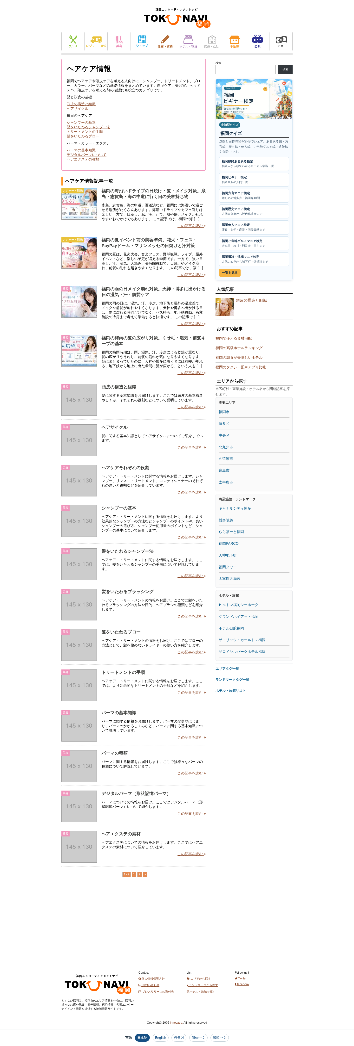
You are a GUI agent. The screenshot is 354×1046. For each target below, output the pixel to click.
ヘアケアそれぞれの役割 (125, 467)
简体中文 (198, 1038)
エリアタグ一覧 (227, 668)
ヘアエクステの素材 (121, 833)
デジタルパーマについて (86, 155)
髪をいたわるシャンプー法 (88, 127)
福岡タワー (228, 567)
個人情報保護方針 (153, 978)
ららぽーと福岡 (231, 532)
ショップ (142, 41)
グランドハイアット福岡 (238, 616)
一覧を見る (230, 272)
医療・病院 (211, 41)
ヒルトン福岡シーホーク (238, 605)
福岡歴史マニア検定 (242, 211)
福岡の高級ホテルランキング (239, 348)
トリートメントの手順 (85, 132)
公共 (257, 41)
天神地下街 (228, 555)
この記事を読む (190, 226)
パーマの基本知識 (81, 150)
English (160, 1038)
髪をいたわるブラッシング (128, 591)
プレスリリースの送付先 (157, 991)
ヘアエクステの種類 (83, 159)
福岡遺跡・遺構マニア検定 (245, 259)
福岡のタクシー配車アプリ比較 (241, 367)
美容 (119, 41)
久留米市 (226, 459)
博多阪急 (226, 520)
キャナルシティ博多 (235, 508)
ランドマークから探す (203, 985)
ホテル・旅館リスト (231, 691)
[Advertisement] (97, 930)
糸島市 (224, 470)
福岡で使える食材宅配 (234, 338)
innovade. (176, 1022)
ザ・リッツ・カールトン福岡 (242, 640)
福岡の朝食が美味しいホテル (239, 357)
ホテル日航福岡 (231, 628)
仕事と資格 (165, 41)
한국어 (179, 1038)
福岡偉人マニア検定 (243, 227)
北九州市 (226, 447)
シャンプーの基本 (81, 122)
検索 (218, 63)
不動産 (234, 41)
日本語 (142, 1038)
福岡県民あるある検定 (248, 164)
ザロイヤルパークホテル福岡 (242, 652)
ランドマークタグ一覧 (232, 679)
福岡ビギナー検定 (235, 179)
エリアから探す (200, 978)
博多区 (224, 423)
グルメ (73, 41)
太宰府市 (226, 482)
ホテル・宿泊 (188, 41)
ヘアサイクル (77, 108)
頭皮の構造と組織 (81, 104)
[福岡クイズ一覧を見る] (254, 99)
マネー (280, 41)
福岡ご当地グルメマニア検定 (243, 243)
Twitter (242, 978)
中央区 (224, 435)
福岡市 (224, 412)
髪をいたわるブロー (83, 136)
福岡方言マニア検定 (241, 195)
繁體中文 (219, 1038)
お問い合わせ (150, 985)
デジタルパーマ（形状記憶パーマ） (136, 793)
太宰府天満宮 (229, 578)
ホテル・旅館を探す (202, 991)
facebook (242, 984)
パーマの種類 (115, 753)
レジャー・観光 (96, 41)
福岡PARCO (229, 543)
